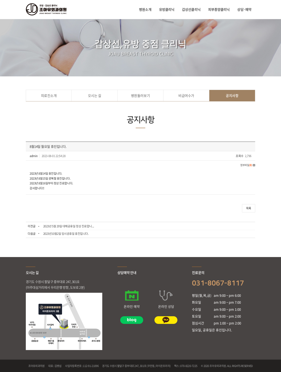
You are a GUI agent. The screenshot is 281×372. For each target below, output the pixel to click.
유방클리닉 (167, 9)
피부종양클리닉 (219, 9)
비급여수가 (186, 95)
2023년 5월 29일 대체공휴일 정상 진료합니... (68, 226)
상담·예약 (244, 9)
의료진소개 (49, 95)
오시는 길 (94, 95)
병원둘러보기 (140, 95)
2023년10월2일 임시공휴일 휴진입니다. (66, 233)
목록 (248, 208)
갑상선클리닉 (191, 9)
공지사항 (232, 95)
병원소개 (145, 9)
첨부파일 (246, 165)
